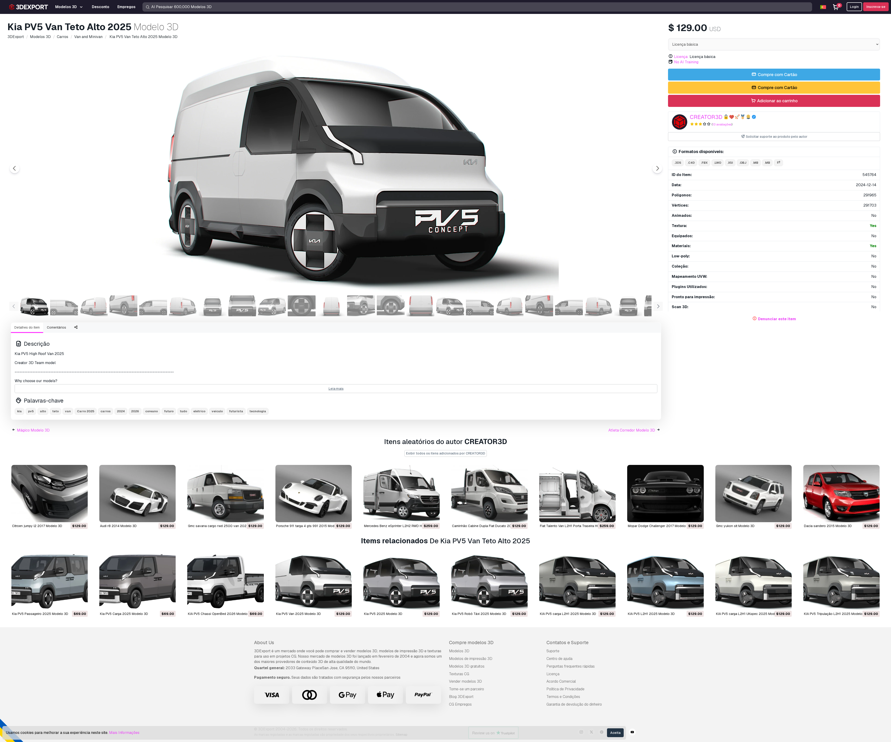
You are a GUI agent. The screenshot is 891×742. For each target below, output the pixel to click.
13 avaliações (722, 124)
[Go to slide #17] (509, 305)
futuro (169, 411)
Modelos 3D (459, 651)
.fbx (704, 163)
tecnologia (257, 411)
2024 (121, 411)
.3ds (677, 163)
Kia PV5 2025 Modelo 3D (383, 614)
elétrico (199, 411)
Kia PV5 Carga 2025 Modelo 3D (124, 614)
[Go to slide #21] (628, 305)
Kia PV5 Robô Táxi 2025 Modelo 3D (479, 614)
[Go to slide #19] (569, 305)
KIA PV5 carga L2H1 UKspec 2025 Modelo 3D (750, 614)
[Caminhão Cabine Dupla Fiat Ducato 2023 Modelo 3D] (489, 493)
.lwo (717, 163)
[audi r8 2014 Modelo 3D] (137, 493)
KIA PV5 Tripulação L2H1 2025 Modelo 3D (836, 614)
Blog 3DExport (461, 696)
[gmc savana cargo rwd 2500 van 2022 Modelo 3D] (225, 493)
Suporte (552, 651)
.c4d (691, 163)
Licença (552, 674)
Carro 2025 (85, 411)
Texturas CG (459, 674)
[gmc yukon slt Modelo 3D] (753, 493)
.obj (742, 163)
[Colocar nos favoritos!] (81, 516)
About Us (264, 643)
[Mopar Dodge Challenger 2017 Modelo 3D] (665, 493)
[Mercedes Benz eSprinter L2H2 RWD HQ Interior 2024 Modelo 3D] (401, 493)
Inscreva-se (875, 7)
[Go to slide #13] (391, 305)
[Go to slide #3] (94, 305)
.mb (755, 163)
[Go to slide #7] (212, 305)
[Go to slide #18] (539, 305)
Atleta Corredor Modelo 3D (631, 430)
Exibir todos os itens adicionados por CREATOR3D (445, 453)
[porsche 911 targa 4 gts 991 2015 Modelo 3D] (313, 493)
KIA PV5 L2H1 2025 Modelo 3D (651, 614)
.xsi (730, 163)
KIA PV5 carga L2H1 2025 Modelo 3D (568, 614)
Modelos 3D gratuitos (466, 666)
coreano (151, 411)
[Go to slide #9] (272, 305)
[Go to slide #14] (420, 305)
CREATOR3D (706, 117)
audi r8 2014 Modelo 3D (118, 526)
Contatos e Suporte (567, 643)
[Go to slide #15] (450, 305)
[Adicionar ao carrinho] (71, 516)
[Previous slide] (14, 168)
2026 (135, 411)
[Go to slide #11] (331, 305)
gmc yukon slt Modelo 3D (735, 526)
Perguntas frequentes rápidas (570, 666)
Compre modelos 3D (471, 643)
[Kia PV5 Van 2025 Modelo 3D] (313, 581)
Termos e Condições (563, 696)
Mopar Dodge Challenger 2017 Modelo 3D (659, 526)
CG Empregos (460, 704)
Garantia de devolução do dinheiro (574, 704)
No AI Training (686, 62)
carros (105, 411)
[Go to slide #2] (64, 305)
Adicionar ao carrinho (777, 100)
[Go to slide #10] (302, 305)
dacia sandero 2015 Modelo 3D (828, 526)
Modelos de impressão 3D (470, 658)
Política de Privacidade (565, 689)
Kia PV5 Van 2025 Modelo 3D (298, 614)
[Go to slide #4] (123, 305)
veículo (217, 411)
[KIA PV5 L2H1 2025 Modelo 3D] (665, 581)
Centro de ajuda (559, 658)
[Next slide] (657, 168)
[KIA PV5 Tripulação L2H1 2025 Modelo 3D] (841, 581)
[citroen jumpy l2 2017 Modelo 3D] (49, 493)
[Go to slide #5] (153, 305)
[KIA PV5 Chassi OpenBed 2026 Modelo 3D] (225, 581)
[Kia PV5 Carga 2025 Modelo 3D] (137, 581)
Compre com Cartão (777, 74)
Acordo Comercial (561, 681)
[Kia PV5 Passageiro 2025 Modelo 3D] (49, 581)
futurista (236, 411)
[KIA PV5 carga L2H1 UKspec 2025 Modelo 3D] (753, 581)
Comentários (56, 327)
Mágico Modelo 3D (33, 430)
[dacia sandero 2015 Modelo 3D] (841, 493)
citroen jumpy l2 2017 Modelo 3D (37, 526)
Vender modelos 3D (465, 681)
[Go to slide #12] (361, 305)
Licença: (681, 56)
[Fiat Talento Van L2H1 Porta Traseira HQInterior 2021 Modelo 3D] (577, 493)
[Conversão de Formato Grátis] (778, 163)
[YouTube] (632, 732)
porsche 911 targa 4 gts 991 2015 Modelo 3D (310, 526)
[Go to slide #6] (183, 305)
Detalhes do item (27, 327)
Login (854, 7)
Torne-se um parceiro (466, 689)
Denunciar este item (777, 319)
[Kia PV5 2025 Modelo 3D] (401, 581)
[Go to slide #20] (599, 305)
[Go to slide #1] (34, 305)
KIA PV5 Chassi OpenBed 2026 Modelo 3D (220, 614)
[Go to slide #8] (242, 305)
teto (55, 411)
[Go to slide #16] (480, 305)
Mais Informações (124, 732)
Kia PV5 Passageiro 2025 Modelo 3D (40, 614)
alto (43, 411)
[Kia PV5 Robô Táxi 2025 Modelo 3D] (489, 581)
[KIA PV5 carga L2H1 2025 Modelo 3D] (577, 581)
